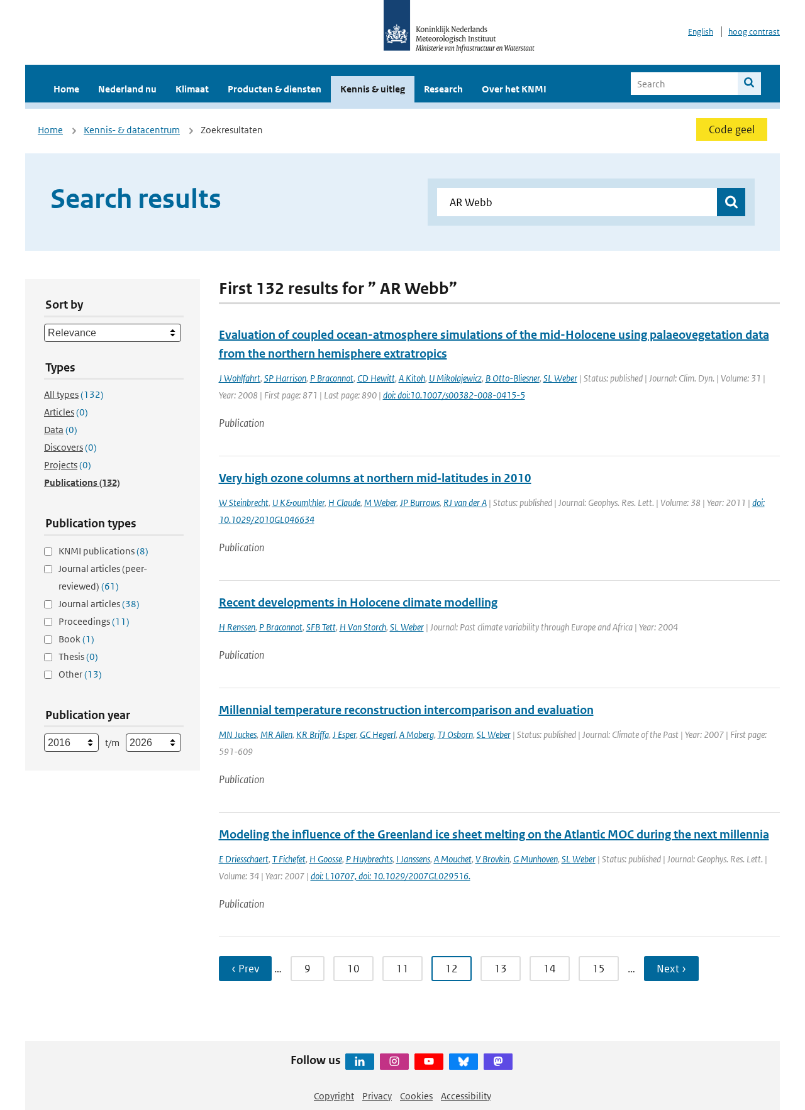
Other (80, 674)
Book (76, 639)
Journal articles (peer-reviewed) (102, 577)
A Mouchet (453, 859)
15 (598, 968)
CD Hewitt (376, 378)
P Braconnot (331, 378)
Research (443, 89)
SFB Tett (321, 627)
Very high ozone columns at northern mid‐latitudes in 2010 (375, 478)
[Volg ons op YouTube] (429, 1061)
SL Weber (560, 378)
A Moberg (416, 734)
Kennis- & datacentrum (132, 130)
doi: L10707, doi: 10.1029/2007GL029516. (390, 876)
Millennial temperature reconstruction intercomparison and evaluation (406, 710)
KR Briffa (312, 734)
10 (353, 968)
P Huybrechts (369, 859)
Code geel (732, 129)
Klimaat (192, 89)
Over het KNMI (514, 89)
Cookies (416, 1096)
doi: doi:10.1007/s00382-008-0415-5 (454, 395)
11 (402, 968)
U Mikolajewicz (455, 378)
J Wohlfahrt (239, 378)
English (700, 31)
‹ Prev (245, 968)
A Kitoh (412, 378)
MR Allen (276, 734)
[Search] (749, 83)
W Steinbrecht (244, 502)
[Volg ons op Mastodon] (498, 1061)
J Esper (344, 734)
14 (549, 968)
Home (66, 89)
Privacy (377, 1096)
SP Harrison (285, 378)
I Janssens (413, 859)
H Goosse (325, 859)
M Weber (380, 502)
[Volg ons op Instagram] (394, 1061)
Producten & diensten (274, 89)
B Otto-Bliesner (513, 378)
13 (500, 968)
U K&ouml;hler (298, 502)
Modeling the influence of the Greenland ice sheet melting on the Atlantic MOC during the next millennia (494, 834)
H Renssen (237, 627)
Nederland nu (127, 89)
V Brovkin (492, 859)
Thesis (78, 656)
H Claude (344, 502)
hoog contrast (754, 31)
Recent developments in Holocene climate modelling (358, 602)
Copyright (334, 1096)
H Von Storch (363, 627)
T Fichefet (289, 859)
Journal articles (99, 604)
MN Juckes (238, 734)
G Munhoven (535, 859)
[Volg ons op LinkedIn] (360, 1061)
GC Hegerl (378, 734)
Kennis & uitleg (372, 89)
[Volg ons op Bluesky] (463, 1061)
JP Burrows (420, 502)
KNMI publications (103, 551)
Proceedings (94, 621)
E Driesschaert (244, 859)
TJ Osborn (455, 734)
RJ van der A (465, 502)
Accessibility (466, 1096)
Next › (671, 968)
